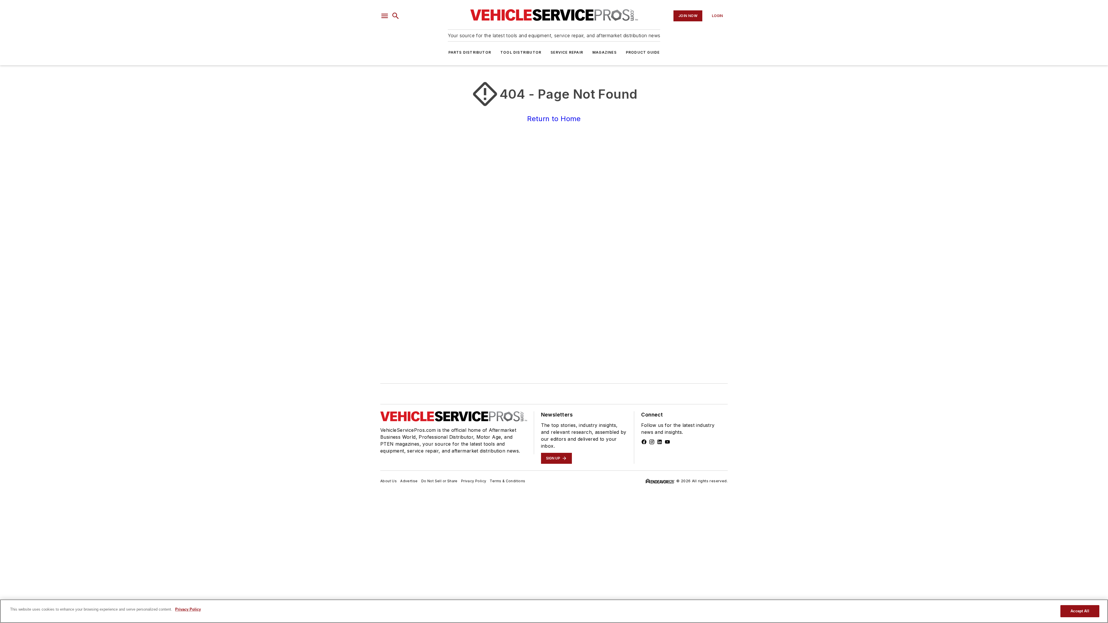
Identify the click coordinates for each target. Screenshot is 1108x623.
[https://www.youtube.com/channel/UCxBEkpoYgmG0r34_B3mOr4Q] (667, 442)
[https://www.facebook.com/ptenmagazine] (644, 442)
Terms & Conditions (507, 481)
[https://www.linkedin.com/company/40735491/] (659, 442)
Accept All (1079, 611)
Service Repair (567, 52)
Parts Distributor (469, 52)
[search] (395, 16)
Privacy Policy (473, 481)
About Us (388, 481)
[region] (554, 611)
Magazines (604, 52)
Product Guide (643, 52)
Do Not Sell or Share (439, 481)
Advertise (409, 481)
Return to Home (554, 119)
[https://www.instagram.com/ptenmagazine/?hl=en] (652, 442)
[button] (384, 16)
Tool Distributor (520, 52)
